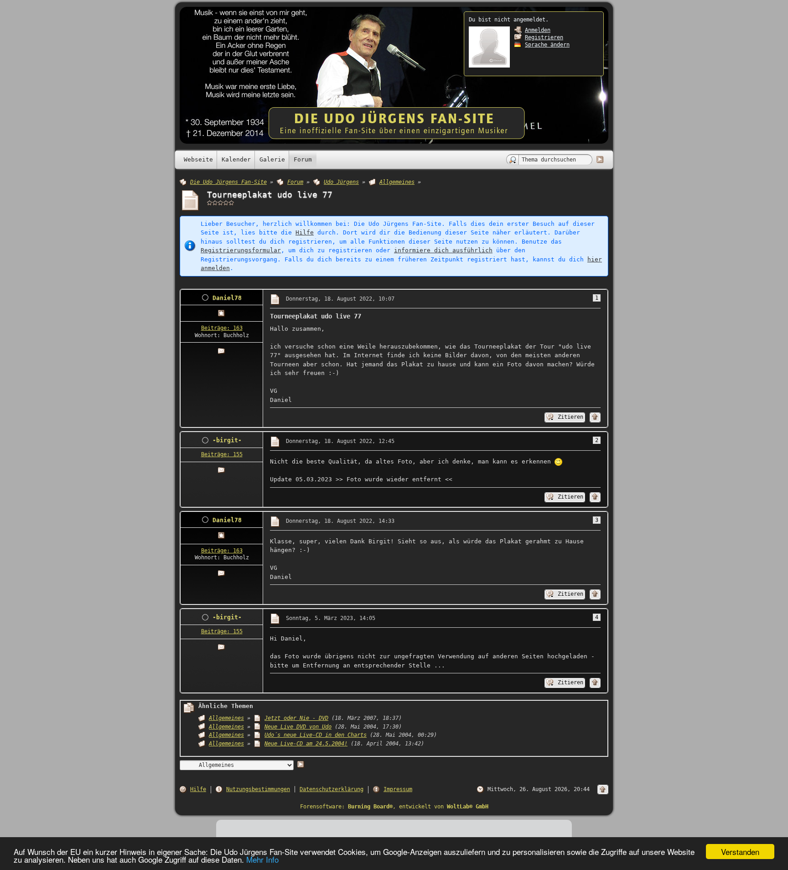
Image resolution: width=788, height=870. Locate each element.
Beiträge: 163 (222, 328)
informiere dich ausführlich (443, 250)
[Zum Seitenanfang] (595, 417)
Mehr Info (262, 859)
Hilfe (305, 232)
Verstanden (740, 851)
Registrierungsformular (241, 250)
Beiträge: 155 (222, 454)
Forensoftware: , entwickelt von (394, 806)
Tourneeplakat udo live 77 (269, 194)
